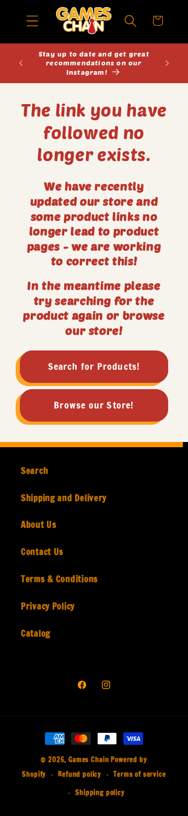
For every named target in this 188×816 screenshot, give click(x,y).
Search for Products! (94, 366)
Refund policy (79, 774)
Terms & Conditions (59, 579)
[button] (32, 21)
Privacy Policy (48, 606)
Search (34, 470)
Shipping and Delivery (64, 498)
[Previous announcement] (20, 63)
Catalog (36, 633)
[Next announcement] (167, 63)
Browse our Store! (94, 405)
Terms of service (139, 774)
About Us (39, 524)
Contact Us (42, 552)
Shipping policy (100, 792)
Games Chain (88, 759)
